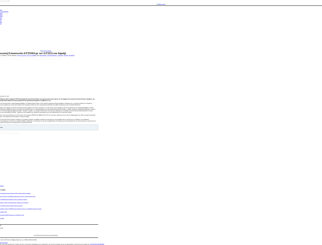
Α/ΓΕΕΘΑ (60, 55)
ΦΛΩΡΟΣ (71, 55)
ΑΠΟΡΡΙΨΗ (100, 244)
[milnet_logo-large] (161, 4)
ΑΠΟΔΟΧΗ (93, 244)
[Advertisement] (161, 37)
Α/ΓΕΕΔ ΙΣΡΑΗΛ (52, 55)
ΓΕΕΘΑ (66, 55)
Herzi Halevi (43, 55)
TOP (18, 55)
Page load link (4, 242)
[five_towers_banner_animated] (45, 51)
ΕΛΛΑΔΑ (23, 55)
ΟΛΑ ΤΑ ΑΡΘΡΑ (31, 55)
